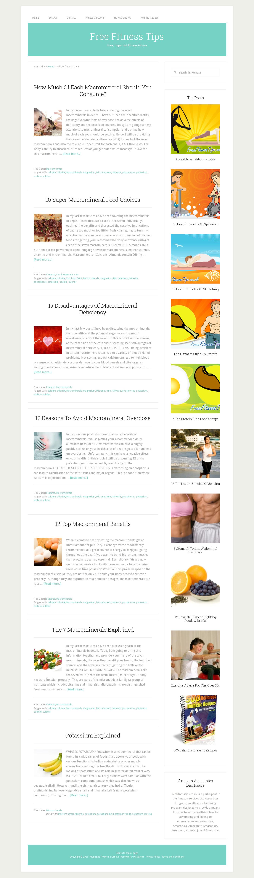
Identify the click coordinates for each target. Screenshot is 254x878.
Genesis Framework (121, 856)
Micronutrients (103, 172)
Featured (50, 274)
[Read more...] (72, 154)
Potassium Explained (92, 735)
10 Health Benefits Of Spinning (195, 224)
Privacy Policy (153, 856)
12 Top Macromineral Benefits (93, 523)
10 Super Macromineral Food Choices (93, 199)
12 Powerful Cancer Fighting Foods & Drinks (195, 618)
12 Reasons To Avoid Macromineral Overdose (92, 418)
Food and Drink (74, 278)
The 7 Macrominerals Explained (93, 629)
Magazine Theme (98, 856)
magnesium (89, 172)
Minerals (116, 172)
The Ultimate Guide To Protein (195, 354)
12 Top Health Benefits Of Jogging (195, 484)
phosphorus (128, 172)
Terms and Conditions (173, 856)
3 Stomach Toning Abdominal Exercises (195, 550)
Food (59, 274)
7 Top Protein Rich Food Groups (195, 419)
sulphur (47, 176)
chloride (61, 172)
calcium (52, 172)
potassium (141, 172)
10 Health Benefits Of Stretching (195, 289)
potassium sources (142, 814)
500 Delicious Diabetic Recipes (195, 750)
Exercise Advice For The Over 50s (195, 685)
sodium (38, 176)
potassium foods (122, 814)
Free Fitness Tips (127, 36)
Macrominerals (54, 169)
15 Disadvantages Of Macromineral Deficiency (93, 309)
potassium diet (104, 814)
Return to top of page (127, 853)
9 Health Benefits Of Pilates (195, 159)
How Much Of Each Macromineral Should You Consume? (93, 91)
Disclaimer (138, 856)
